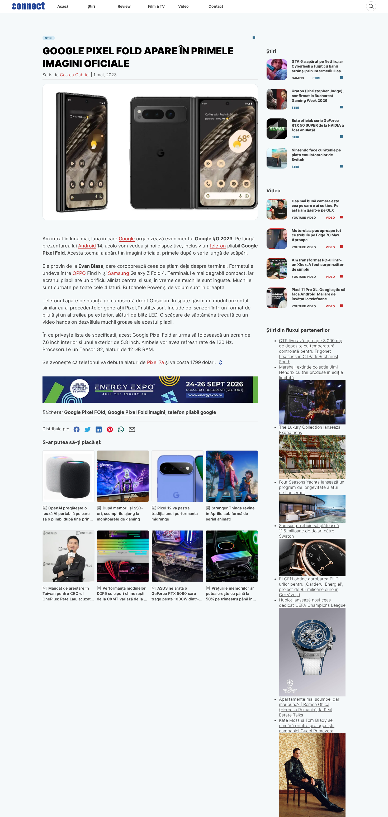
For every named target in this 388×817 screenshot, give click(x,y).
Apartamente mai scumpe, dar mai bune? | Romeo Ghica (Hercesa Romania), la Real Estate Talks (309, 794)
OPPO (79, 273)
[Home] (28, 4)
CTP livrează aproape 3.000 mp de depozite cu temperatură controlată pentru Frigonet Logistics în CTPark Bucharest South (310, 351)
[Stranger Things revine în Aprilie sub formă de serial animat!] (232, 476)
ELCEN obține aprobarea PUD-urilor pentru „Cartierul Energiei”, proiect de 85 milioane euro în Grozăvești (311, 636)
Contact (216, 6)
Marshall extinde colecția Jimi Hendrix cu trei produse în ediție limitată (311, 422)
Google (127, 238)
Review (124, 6)
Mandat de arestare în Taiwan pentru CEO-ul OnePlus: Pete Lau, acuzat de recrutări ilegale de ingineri (66, 599)
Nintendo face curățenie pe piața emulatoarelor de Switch (316, 154)
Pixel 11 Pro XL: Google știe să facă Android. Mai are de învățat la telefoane (318, 294)
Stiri (48, 38)
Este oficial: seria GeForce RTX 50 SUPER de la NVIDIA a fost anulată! (318, 125)
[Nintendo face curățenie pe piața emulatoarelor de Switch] (276, 158)
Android (87, 246)
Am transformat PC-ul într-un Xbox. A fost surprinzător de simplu (318, 264)
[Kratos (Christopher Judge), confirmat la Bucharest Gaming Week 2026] (276, 99)
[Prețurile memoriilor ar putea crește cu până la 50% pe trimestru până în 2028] (232, 556)
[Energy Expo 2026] (150, 401)
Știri (91, 6)
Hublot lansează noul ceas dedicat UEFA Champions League (312, 689)
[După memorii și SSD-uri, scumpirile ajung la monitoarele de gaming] (123, 476)
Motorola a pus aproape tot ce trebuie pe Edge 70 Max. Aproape (316, 235)
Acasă (62, 6)
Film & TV (156, 6)
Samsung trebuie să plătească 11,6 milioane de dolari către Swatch (309, 581)
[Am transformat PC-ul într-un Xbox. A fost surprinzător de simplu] (276, 268)
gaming (298, 78)
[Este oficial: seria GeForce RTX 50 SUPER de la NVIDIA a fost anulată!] (276, 128)
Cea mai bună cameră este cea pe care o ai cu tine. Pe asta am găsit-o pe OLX (315, 205)
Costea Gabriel (74, 74)
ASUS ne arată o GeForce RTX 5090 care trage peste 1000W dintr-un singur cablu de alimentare (175, 599)
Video (183, 6)
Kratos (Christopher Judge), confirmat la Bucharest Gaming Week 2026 (317, 95)
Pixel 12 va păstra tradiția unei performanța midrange (175, 513)
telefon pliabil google (192, 412)
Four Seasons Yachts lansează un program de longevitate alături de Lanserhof (311, 537)
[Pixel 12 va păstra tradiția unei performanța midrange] (178, 476)
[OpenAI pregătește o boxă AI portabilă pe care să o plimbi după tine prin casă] (68, 476)
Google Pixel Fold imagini (136, 412)
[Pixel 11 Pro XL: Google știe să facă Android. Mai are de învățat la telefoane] (276, 297)
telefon (218, 246)
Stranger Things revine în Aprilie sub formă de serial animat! (230, 513)
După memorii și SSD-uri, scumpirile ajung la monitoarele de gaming (120, 513)
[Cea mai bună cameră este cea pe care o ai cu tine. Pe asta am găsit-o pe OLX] (276, 209)
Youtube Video (304, 217)
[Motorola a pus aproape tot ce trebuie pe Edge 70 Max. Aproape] (276, 238)
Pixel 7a (155, 362)
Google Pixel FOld (84, 412)
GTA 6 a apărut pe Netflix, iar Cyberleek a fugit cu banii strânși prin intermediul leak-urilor (318, 68)
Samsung (118, 273)
